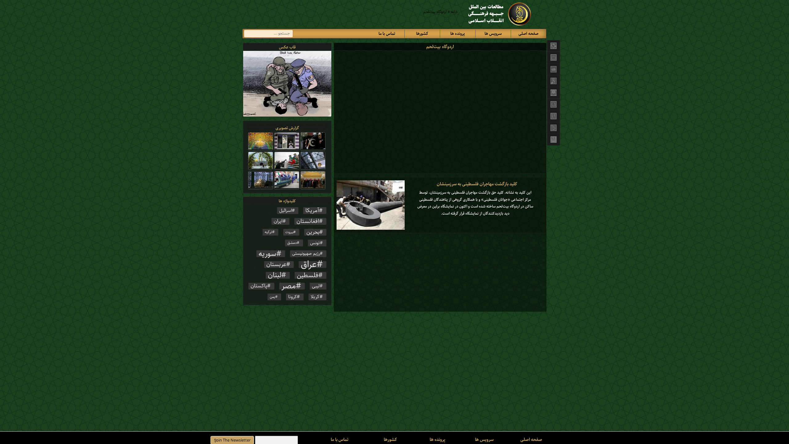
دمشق (292, 243)
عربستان (276, 264)
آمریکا (312, 210)
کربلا (315, 297)
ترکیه (268, 232)
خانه (454, 11)
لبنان (274, 275)
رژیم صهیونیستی (306, 253)
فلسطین (307, 275)
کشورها (422, 33)
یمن (272, 297)
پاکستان (259, 286)
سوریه (267, 253)
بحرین (312, 232)
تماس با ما (386, 33)
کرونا (292, 297)
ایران (278, 221)
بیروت (289, 232)
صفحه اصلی (528, 33)
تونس (315, 243)
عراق (309, 264)
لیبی (316, 286)
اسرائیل (285, 210)
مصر (288, 286)
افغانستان (307, 221)
